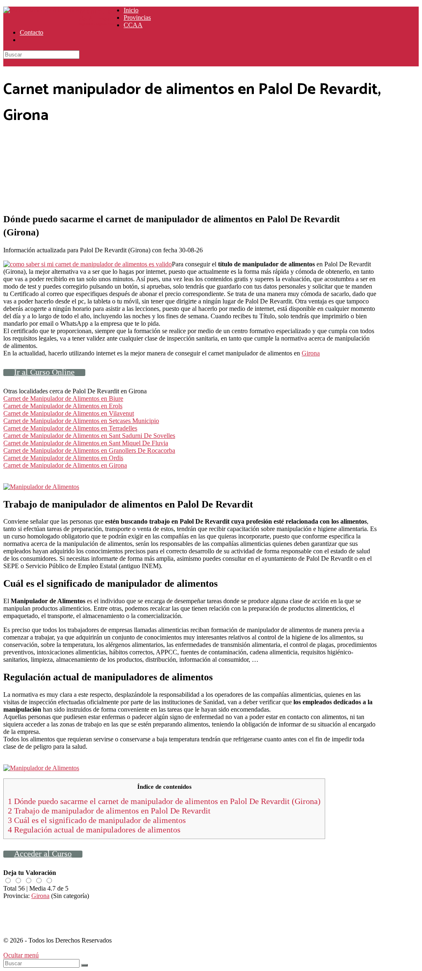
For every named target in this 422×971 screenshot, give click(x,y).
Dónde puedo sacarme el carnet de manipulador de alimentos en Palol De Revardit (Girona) (164, 801)
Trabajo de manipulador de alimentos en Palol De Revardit (109, 810)
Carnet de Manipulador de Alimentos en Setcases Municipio (81, 420)
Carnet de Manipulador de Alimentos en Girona (65, 465)
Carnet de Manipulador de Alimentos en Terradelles (70, 428)
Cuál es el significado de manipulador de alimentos (97, 820)
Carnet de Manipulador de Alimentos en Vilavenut (68, 413)
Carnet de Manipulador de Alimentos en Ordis (63, 457)
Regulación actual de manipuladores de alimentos (94, 829)
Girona (311, 353)
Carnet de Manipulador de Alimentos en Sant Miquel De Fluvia (85, 443)
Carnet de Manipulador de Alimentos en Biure (63, 398)
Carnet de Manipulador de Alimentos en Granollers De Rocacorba (89, 450)
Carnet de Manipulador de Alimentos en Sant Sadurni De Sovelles (89, 435)
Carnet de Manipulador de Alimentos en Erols (62, 405)
